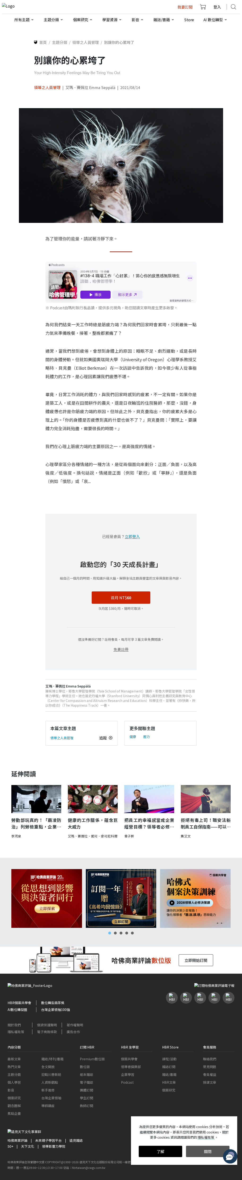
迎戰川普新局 (51, 1074)
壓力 (146, 736)
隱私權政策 (16, 1031)
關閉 (208, 1151)
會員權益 (209, 1074)
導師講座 (48, 1105)
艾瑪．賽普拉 (78, 836)
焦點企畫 (14, 1113)
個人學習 (14, 1082)
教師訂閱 (86, 1105)
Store (189, 19)
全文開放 (48, 1066)
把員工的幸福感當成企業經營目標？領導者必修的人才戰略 (149, 823)
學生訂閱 (86, 1097)
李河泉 (16, 836)
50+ (10, 1146)
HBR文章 (169, 1082)
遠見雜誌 (76, 1140)
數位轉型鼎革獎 (52, 1002)
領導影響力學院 (53, 1146)
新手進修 (48, 1090)
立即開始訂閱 (196, 960)
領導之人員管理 (47, 87)
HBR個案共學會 (19, 1002)
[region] (121, 898)
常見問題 (209, 1066)
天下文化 (27, 1146)
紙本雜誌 (86, 1074)
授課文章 (209, 1082)
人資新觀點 (49, 1082)
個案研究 (14, 1097)
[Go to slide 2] (115, 933)
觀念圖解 (14, 1105)
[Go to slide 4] (126, 933)
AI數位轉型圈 (17, 1009)
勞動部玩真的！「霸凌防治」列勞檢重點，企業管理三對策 (36, 823)
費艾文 (186, 836)
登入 (217, 7)
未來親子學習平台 (48, 1140)
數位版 (85, 1066)
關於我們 (14, 1025)
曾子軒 (129, 836)
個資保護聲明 (47, 1025)
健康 (133, 736)
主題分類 (14, 1074)
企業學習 (127, 1074)
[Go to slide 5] (132, 933)
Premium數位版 (92, 1059)
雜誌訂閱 (168, 1066)
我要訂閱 (185, 7)
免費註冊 (121, 649)
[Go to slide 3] (121, 933)
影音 (11, 1090)
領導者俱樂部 (131, 1066)
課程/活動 (169, 1059)
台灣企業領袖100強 (55, 1009)
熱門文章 (14, 1066)
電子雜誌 (86, 1082)
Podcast (127, 1082)
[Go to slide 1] (109, 933)
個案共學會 (129, 1059)
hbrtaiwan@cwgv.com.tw (88, 1168)
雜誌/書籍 (169, 1074)
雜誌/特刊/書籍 (52, 1059)
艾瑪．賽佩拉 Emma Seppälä (90, 87)
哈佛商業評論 (17, 1140)
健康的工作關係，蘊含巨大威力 (93, 823)
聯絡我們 (209, 1059)
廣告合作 (73, 1031)
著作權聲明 (75, 1025)
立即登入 (132, 536)
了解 (160, 1151)
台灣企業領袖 (51, 1097)
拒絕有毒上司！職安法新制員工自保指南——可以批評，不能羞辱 (206, 823)
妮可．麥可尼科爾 (104, 836)
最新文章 (14, 1059)
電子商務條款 (47, 1031)
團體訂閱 (86, 1090)
